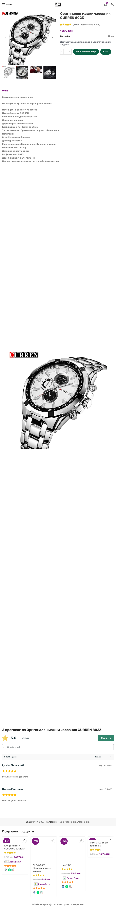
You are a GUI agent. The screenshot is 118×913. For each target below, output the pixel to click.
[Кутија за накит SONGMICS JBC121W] (15, 840)
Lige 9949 (67, 865)
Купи (105, 52)
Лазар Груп (15, 861)
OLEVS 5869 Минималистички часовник (42, 868)
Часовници (84, 822)
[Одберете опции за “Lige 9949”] (81, 840)
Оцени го (106, 738)
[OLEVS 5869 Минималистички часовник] (44, 849)
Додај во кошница (86, 52)
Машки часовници (67, 822)
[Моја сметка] (112, 4)
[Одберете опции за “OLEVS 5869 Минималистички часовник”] (52, 840)
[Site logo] (58, 4)
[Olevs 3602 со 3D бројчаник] (101, 838)
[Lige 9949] (72, 849)
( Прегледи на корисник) (86, 24)
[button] (5, 38)
